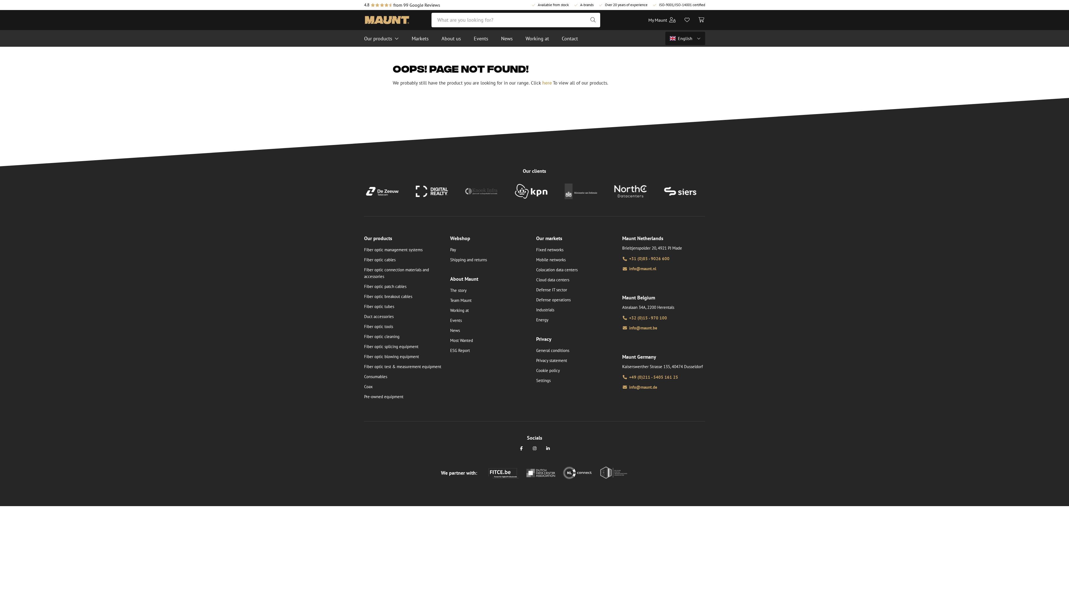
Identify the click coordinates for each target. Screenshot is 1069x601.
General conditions (552, 350)
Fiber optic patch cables (385, 286)
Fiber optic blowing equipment (391, 356)
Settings (543, 380)
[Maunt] (387, 20)
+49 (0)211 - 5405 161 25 (653, 377)
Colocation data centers (557, 269)
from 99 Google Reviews (416, 5)
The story (458, 290)
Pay (453, 249)
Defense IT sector (551, 289)
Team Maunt (461, 300)
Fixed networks (549, 249)
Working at (459, 310)
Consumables (375, 376)
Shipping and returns (468, 259)
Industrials (545, 309)
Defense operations (553, 299)
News (455, 330)
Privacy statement (551, 360)
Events (456, 320)
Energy (542, 319)
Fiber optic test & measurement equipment (402, 366)
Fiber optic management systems (393, 249)
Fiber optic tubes (379, 306)
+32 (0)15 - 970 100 (648, 318)
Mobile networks (551, 259)
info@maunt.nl (642, 268)
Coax (368, 386)
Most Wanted (461, 340)
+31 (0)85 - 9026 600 (649, 258)
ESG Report (460, 350)
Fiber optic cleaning (381, 336)
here (547, 83)
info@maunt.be (643, 328)
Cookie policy (548, 370)
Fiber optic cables (380, 259)
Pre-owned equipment (383, 396)
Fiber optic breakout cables (388, 296)
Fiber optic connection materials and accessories (396, 273)
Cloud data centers (552, 279)
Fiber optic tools (378, 326)
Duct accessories (379, 316)
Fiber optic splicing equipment (391, 346)
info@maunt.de (643, 387)
